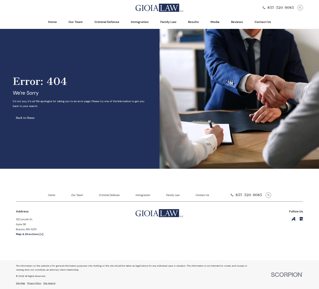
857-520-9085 (280, 7)
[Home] (160, 8)
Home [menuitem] (52, 22)
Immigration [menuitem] (140, 22)
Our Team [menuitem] (75, 22)
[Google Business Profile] (301, 219)
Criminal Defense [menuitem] (106, 22)
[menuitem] (20, 283)
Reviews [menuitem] (237, 22)
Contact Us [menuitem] (263, 22)
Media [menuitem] (215, 22)
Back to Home (25, 117)
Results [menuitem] (193, 22)
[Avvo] (293, 219)
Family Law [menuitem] (168, 22)
